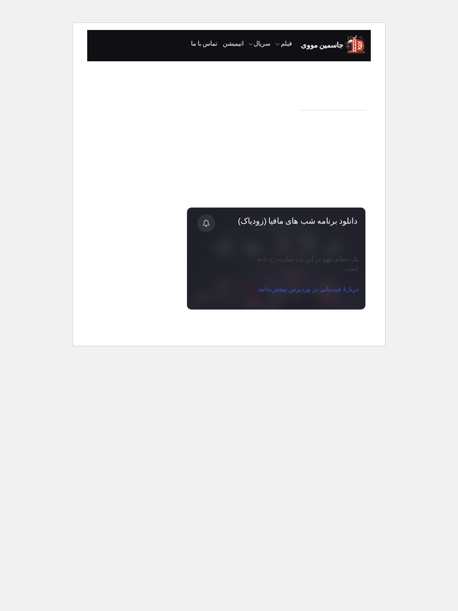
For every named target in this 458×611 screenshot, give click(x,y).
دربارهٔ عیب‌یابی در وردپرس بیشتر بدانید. (307, 289)
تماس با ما (204, 43)
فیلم (286, 43)
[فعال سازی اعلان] (206, 223)
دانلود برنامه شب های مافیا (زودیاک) (297, 220)
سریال (262, 43)
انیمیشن (233, 43)
